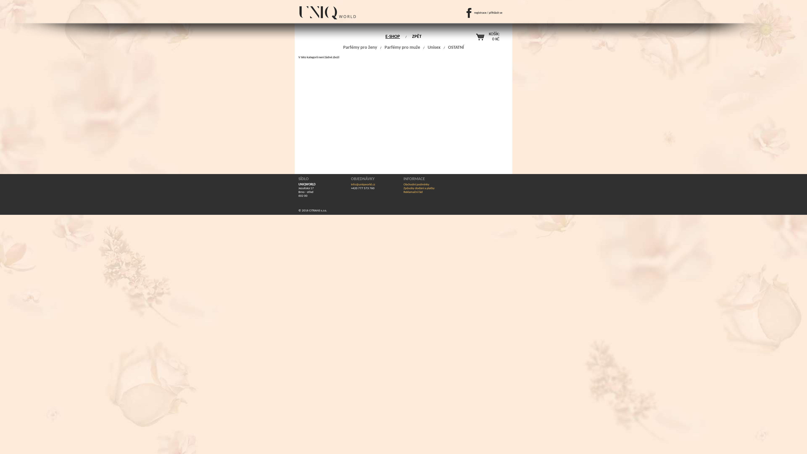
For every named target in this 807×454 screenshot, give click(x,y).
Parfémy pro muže (402, 47)
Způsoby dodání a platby (419, 188)
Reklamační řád (413, 192)
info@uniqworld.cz (363, 184)
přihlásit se (495, 13)
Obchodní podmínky (416, 184)
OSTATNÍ (456, 47)
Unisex (434, 47)
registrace (480, 13)
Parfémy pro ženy (360, 47)
